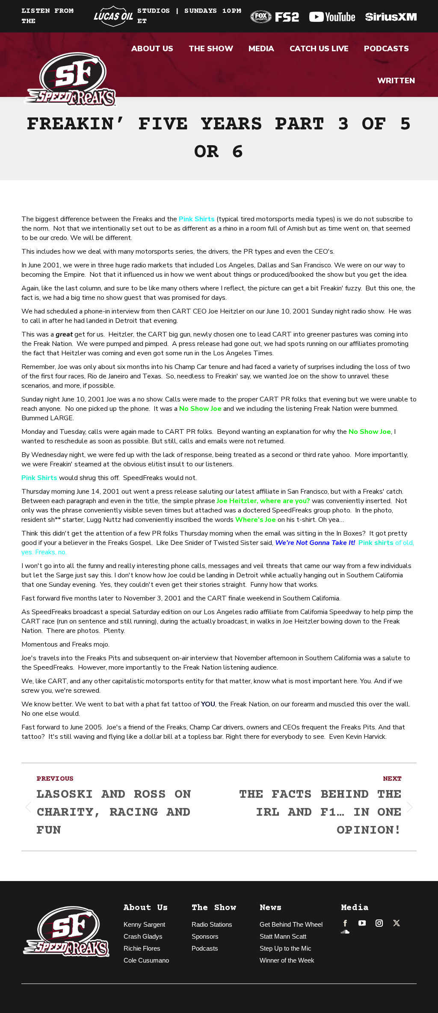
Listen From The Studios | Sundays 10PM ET (131, 16)
